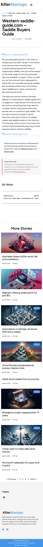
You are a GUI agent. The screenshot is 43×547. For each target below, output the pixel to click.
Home (4, 13)
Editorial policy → (20, 172)
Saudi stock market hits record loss (20, 379)
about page (9, 152)
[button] (31, 4)
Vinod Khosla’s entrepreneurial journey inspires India (18, 366)
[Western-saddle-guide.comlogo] (21, 134)
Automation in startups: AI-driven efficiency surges (19, 330)
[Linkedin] (7, 529)
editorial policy (27, 149)
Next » (33, 479)
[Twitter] (3, 529)
